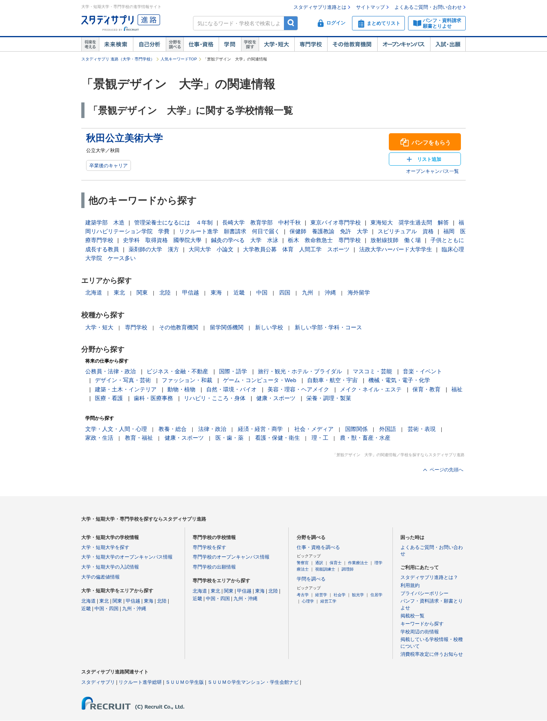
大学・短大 (276, 44)
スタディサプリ (98, 682)
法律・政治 (212, 429)
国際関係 (356, 429)
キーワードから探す (422, 624)
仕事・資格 (201, 44)
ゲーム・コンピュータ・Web (259, 380)
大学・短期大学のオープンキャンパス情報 (127, 557)
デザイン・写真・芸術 (123, 380)
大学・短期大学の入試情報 (110, 567)
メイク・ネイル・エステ (371, 389)
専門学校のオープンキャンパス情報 (231, 557)
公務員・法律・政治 (110, 371)
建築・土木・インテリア (126, 389)
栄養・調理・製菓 (328, 398)
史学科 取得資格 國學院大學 (162, 240)
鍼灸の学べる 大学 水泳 (244, 240)
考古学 (303, 595)
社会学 (340, 595)
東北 (119, 292)
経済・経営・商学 (260, 429)
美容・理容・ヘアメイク (298, 389)
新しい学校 (269, 327)
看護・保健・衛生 (277, 438)
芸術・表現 (422, 429)
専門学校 (310, 44)
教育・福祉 (139, 438)
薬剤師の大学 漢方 (154, 249)
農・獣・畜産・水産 (365, 438)
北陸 (165, 292)
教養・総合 (173, 429)
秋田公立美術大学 (124, 137)
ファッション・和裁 (187, 380)
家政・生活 (99, 438)
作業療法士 (358, 563)
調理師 (348, 569)
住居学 (376, 595)
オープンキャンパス (403, 44)
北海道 (93, 292)
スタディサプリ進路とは (320, 7)
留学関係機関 (226, 327)
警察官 (303, 563)
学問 (230, 44)
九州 (307, 292)
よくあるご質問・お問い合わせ (428, 7)
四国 (284, 292)
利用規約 (410, 585)
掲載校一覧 (412, 616)
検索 (291, 23)
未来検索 (116, 44)
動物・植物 (181, 389)
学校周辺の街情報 (419, 632)
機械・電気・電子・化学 (399, 380)
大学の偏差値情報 (100, 577)
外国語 (387, 429)
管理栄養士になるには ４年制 (173, 222)
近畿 (239, 292)
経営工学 (328, 601)
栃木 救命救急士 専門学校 (324, 240)
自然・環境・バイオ (231, 389)
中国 (261, 292)
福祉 (457, 389)
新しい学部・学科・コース (328, 327)
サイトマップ (370, 7)
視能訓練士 (325, 569)
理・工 (320, 438)
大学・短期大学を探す (105, 547)
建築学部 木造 (105, 222)
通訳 (319, 563)
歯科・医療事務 (153, 398)
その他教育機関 (352, 44)
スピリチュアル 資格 (406, 231)
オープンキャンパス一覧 (432, 171)
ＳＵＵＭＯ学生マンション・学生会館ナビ (253, 682)
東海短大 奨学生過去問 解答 (409, 222)
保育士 (336, 563)
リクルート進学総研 (140, 682)
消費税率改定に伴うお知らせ (431, 654)
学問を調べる (311, 579)
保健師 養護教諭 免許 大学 (329, 231)
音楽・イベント (422, 371)
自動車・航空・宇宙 (332, 380)
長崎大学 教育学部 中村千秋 (261, 222)
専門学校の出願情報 (214, 567)
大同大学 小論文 (211, 249)
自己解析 (149, 44)
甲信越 (190, 292)
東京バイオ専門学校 (335, 222)
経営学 (321, 595)
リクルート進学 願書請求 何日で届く (229, 231)
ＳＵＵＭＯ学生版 (184, 682)
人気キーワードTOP (179, 59)
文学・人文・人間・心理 (116, 429)
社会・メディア (314, 429)
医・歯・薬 (229, 438)
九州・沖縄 (134, 608)
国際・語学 (233, 371)
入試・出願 (448, 44)
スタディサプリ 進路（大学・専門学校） (118, 59)
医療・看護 (109, 398)
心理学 (308, 601)
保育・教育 (426, 389)
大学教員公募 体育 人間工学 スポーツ (296, 249)
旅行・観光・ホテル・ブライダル (300, 371)
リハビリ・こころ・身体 (214, 398)
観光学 (358, 595)
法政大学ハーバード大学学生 (395, 249)
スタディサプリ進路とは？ (429, 577)
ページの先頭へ (446, 470)
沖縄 (330, 292)
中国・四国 (107, 608)
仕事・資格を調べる (318, 547)
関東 (142, 292)
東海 (216, 292)
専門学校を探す (209, 547)
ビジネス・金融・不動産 (177, 371)
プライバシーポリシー (424, 593)
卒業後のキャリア (108, 165)
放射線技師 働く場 (395, 240)
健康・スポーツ (276, 398)
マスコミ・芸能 (372, 371)
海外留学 (359, 292)
